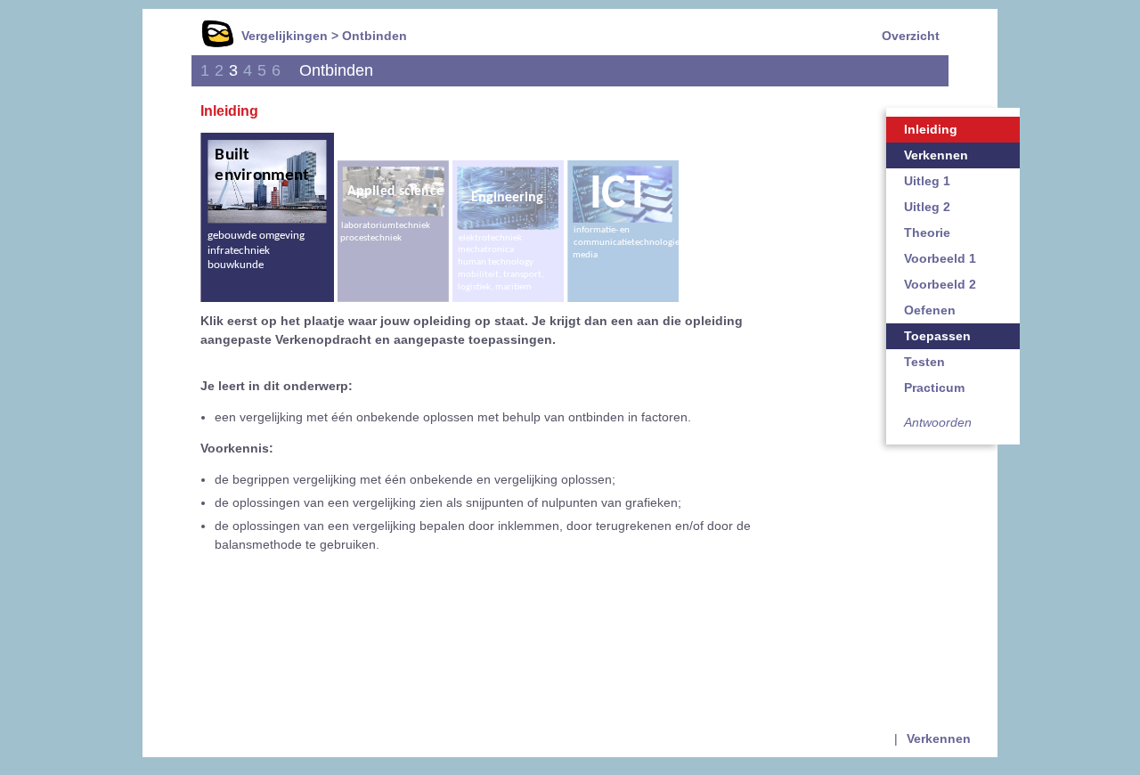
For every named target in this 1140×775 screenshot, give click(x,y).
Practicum (934, 387)
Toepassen (937, 336)
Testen (924, 362)
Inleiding (930, 129)
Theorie (927, 232)
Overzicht (911, 36)
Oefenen (930, 310)
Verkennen (936, 155)
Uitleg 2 (927, 207)
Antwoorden (938, 422)
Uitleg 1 (927, 181)
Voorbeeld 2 (940, 284)
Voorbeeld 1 (940, 258)
